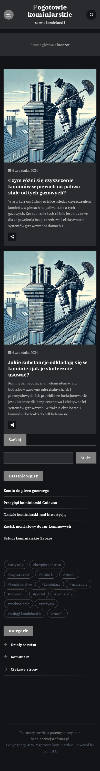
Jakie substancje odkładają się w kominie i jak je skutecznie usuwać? (47, 368)
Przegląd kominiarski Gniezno (30, 502)
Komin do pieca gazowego (26, 490)
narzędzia (79, 584)
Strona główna (42, 44)
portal (40, 594)
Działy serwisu (23, 644)
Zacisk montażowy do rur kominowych (37, 526)
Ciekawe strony (24, 669)
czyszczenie (20, 574)
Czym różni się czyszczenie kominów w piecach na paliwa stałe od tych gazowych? (44, 186)
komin (70, 574)
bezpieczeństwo (48, 564)
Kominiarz (20, 656)
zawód (58, 613)
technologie (19, 603)
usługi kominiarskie (26, 613)
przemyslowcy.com (65, 732)
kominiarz (52, 584)
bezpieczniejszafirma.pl (50, 738)
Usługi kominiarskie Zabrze (28, 538)
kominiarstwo (21, 584)
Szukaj (15, 439)
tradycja (47, 603)
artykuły (17, 564)
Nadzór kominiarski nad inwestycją (35, 514)
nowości (17, 594)
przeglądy (64, 594)
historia (47, 574)
